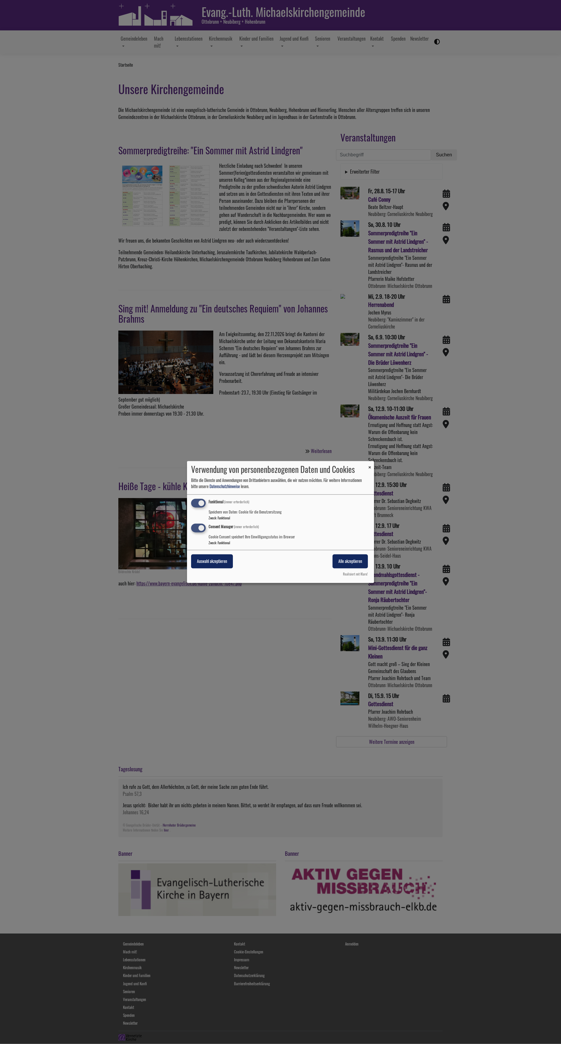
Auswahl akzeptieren (212, 561)
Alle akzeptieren (350, 561)
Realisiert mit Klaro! (355, 574)
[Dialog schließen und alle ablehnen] (369, 464)
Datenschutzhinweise (224, 486)
